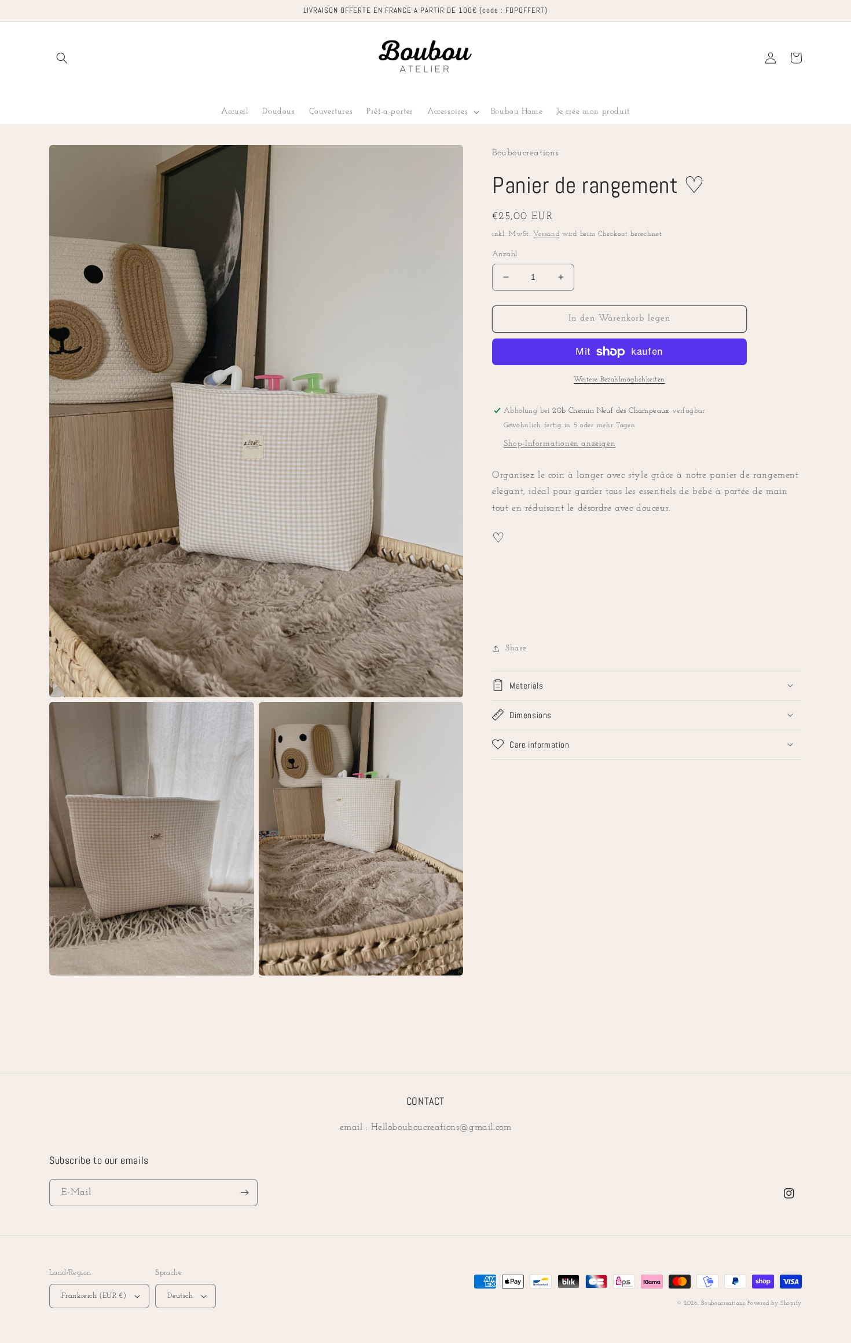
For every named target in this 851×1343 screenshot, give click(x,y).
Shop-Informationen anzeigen (559, 443)
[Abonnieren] (244, 1192)
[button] (62, 58)
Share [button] (516, 648)
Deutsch (180, 1296)
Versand (546, 234)
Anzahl (504, 254)
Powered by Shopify (774, 1303)
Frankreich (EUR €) (93, 1296)
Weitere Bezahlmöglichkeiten (619, 379)
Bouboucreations (723, 1303)
